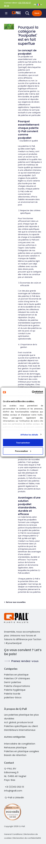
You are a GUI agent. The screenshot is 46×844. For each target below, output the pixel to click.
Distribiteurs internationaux (19, 730)
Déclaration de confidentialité (27, 838)
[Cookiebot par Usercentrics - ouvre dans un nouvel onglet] (32, 392)
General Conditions (13, 834)
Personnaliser (21, 451)
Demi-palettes (12, 682)
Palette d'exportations (17, 686)
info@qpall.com (13, 790)
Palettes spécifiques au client (21, 726)
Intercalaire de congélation (19, 743)
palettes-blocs (12, 697)
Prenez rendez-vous (24, 661)
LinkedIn (19, 797)
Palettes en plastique (16, 674)
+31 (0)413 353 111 (14, 786)
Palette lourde (12, 693)
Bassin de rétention (15, 755)
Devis (36, 13)
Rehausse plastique (15, 747)
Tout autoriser (23, 442)
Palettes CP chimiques (17, 678)
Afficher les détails (29, 434)
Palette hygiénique (14, 689)
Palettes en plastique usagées (21, 751)
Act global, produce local (18, 722)
